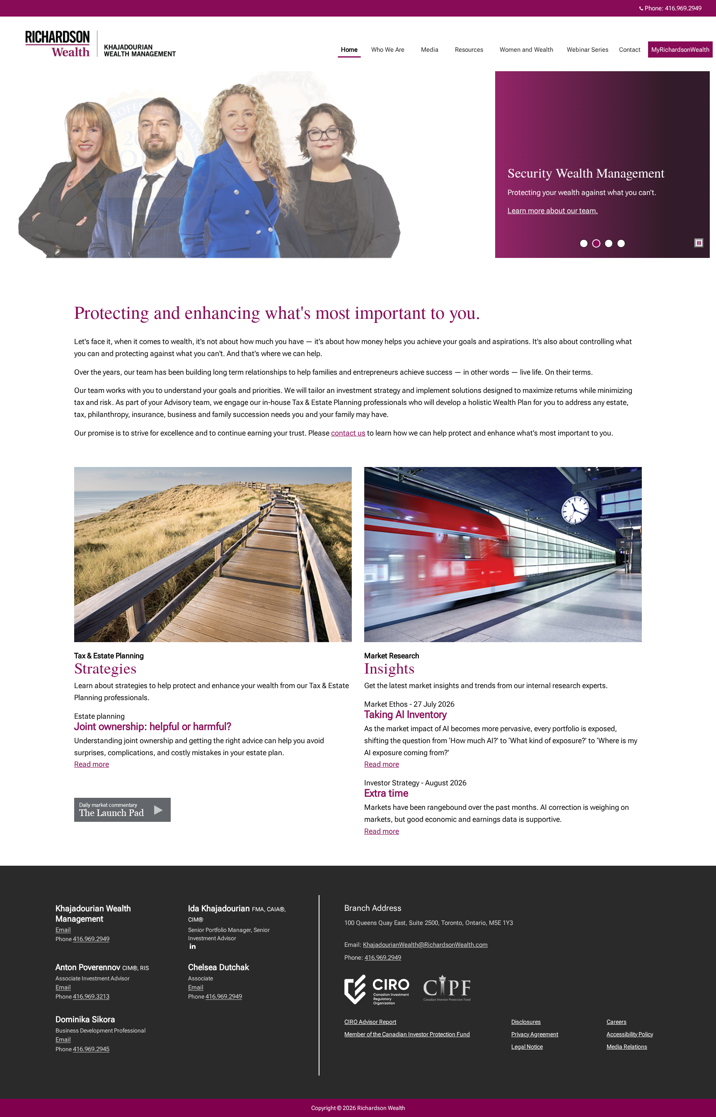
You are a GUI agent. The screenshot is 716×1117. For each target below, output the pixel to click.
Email (63, 930)
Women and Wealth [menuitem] (523, 52)
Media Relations (627, 1046)
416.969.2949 (683, 8)
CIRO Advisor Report (370, 1021)
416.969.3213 (91, 996)
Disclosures (526, 1021)
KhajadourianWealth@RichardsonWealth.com (425, 944)
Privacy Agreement (534, 1034)
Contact (630, 49)
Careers (616, 1021)
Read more (91, 764)
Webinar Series (587, 49)
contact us (348, 433)
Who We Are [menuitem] (384, 52)
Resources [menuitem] (466, 52)
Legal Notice (527, 1046)
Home (349, 49)
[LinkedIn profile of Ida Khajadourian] (194, 946)
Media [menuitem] (426, 52)
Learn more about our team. (553, 210)
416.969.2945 (91, 1049)
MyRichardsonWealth (680, 49)
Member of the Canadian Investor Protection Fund (407, 1034)
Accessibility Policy (630, 1034)
